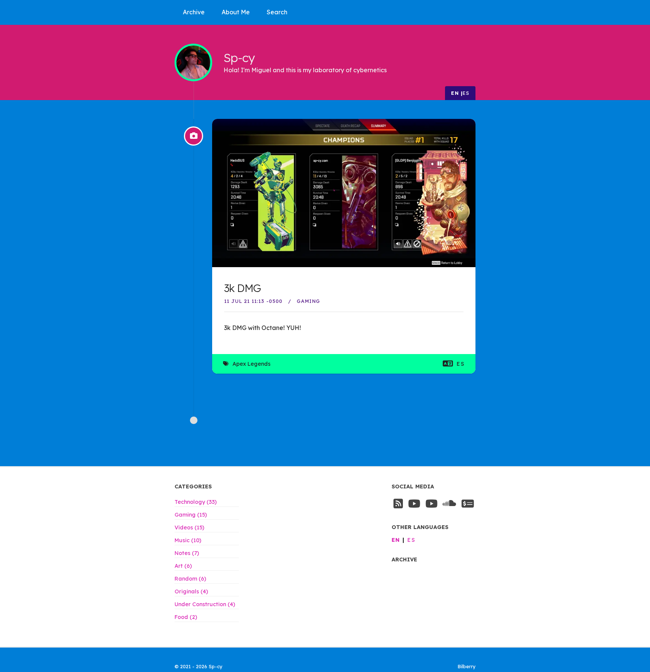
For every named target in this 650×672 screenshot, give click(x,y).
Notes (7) (187, 553)
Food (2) (186, 617)
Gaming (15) (191, 514)
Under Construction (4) (205, 604)
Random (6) (190, 578)
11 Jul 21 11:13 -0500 (253, 301)
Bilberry (466, 666)
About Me (236, 12)
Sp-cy (239, 57)
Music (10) (188, 540)
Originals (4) (191, 591)
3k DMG (242, 288)
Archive (194, 12)
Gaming (308, 301)
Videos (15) (189, 527)
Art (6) (183, 566)
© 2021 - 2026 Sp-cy (198, 666)
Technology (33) (196, 502)
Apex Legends (251, 363)
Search (277, 12)
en (455, 93)
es (466, 93)
